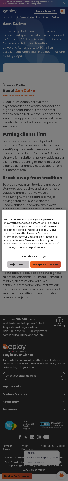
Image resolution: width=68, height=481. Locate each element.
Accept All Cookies (45, 264)
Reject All (16, 264)
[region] (34, 240)
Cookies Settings (34, 256)
